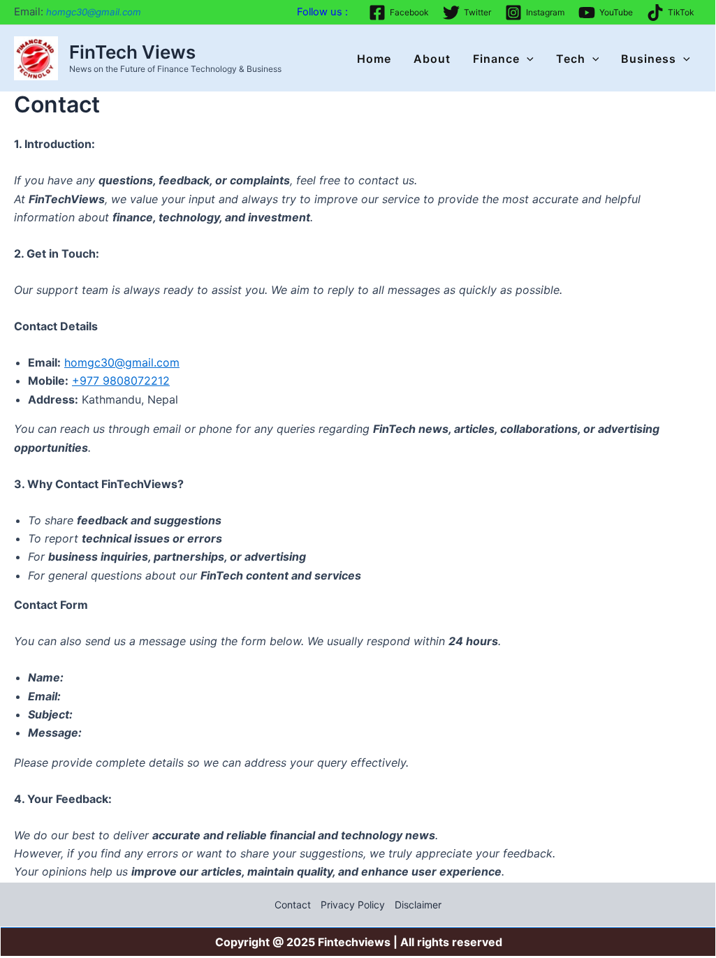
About (432, 59)
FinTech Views (132, 52)
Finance (496, 59)
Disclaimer (418, 905)
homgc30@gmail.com (122, 362)
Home (374, 59)
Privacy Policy (353, 905)
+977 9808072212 (121, 381)
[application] (527, 58)
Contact (293, 905)
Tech (570, 59)
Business (648, 59)
